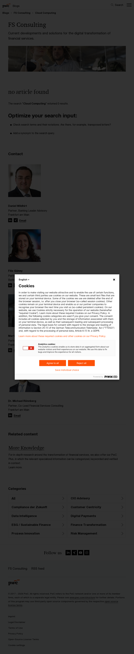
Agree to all (53, 363)
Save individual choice (67, 370)
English (23, 279)
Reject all (81, 363)
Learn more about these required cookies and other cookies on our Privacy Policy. (62, 336)
